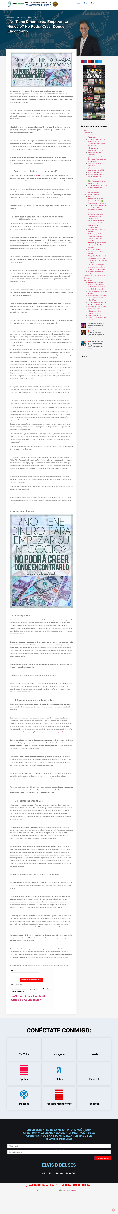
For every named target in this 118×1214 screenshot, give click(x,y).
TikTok (59, 1079)
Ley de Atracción (94, 192)
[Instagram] (92, 61)
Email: (13, 970)
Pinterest (94, 1079)
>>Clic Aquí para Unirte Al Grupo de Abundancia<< (28, 998)
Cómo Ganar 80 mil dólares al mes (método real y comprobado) (97, 188)
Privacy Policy (71, 1173)
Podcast (24, 1103)
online (47, 704)
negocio (38, 175)
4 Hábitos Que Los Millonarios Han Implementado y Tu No (96, 148)
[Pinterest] (82, 61)
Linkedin (94, 1054)
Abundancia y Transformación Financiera (19, 17)
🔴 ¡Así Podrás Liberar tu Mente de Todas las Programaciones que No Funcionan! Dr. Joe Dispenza (97, 333)
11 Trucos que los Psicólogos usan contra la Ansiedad (97, 251)
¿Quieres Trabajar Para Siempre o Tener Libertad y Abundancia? (97, 159)
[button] (32, 41)
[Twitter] (100, 61)
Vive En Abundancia (95, 172)
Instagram (59, 1054)
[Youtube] (89, 61)
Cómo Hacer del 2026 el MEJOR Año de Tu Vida (96, 324)
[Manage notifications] (113, 1209)
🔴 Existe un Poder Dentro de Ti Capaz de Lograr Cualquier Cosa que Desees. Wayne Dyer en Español (97, 344)
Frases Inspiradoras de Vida (97, 295)
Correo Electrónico (59, 1149)
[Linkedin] (96, 61)
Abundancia (88, 133)
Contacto (59, 1173)
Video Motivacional (94, 315)
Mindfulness (92, 196)
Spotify (24, 1079)
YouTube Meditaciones (59, 1103)
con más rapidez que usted (55, 732)
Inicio (78, 3)
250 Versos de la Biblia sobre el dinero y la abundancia (96, 177)
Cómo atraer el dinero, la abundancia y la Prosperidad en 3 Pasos (96, 141)
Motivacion (88, 280)
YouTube (24, 1054)
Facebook (93, 1103)
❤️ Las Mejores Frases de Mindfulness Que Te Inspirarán (97, 245)
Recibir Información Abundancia (31, 980)
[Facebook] (85, 61)
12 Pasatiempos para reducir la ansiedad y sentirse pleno (95, 216)
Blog (92, 3)
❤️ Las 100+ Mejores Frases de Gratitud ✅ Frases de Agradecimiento (97, 201)
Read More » (90, 327)
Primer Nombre (59, 1143)
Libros (86, 3)
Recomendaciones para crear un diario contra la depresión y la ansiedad (96, 267)
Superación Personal (91, 194)
